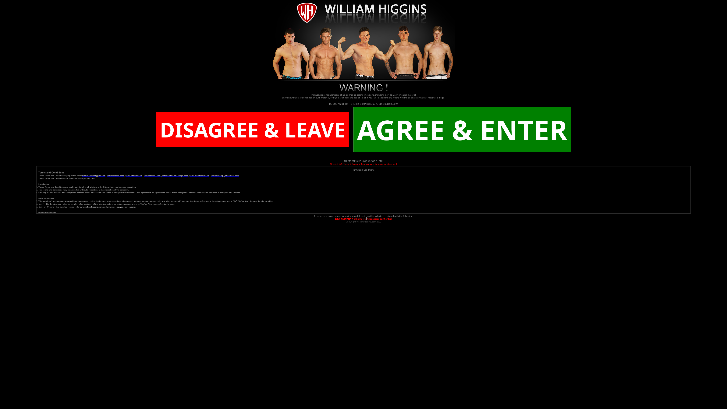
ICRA (337, 218)
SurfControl (386, 218)
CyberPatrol (360, 218)
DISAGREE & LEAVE (252, 130)
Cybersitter (373, 218)
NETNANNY (347, 218)
